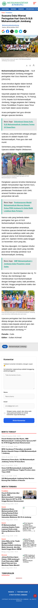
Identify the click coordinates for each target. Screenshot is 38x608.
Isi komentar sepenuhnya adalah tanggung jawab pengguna (19, 370)
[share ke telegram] (21, 32)
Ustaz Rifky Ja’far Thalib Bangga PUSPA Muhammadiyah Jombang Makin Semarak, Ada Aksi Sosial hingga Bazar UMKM (11, 545)
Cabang (21, 9)
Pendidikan (9, 12)
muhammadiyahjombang (10, 25)
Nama (6, 392)
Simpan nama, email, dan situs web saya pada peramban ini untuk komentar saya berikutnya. (19, 412)
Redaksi (11, 592)
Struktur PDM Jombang (18, 595)
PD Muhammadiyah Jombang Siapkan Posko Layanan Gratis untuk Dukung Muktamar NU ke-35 (11, 529)
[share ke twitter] (12, 32)
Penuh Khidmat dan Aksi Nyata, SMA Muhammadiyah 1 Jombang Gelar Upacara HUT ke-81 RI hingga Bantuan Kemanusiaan (13, 497)
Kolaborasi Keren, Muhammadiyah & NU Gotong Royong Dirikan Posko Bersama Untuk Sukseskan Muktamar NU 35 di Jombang (16, 513)
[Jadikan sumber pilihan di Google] (4, 32)
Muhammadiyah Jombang (17, 346)
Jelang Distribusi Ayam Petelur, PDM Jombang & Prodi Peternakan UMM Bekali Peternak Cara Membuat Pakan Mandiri (11, 561)
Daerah (13, 9)
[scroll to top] (35, 596)
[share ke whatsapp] (17, 32)
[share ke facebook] (8, 32)
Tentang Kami (22, 592)
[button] (26, 65)
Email (5, 402)
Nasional (5, 9)
